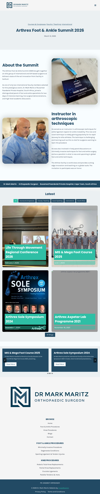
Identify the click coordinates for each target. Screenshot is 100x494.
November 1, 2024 (12, 327)
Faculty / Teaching (53, 24)
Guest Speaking (57, 201)
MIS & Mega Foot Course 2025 (73, 254)
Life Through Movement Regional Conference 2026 (24, 252)
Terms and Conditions (56, 492)
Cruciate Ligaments (50, 471)
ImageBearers (63, 488)
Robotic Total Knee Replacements (50, 464)
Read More (11, 364)
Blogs (50, 434)
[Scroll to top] (95, 491)
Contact (50, 437)
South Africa (81, 201)
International (67, 24)
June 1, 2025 (59, 263)
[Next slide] (95, 360)
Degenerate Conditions (50, 451)
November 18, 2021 (62, 327)
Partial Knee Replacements (50, 468)
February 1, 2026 (12, 263)
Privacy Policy (40, 492)
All (15, 201)
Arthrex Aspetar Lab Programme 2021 (70, 319)
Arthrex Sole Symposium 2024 (25, 319)
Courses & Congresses (37, 24)
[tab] (47, 373)
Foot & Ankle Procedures (50, 427)
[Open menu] (95, 5)
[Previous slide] (4, 360)
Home (50, 423)
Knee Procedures (50, 430)
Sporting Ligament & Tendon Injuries (50, 454)
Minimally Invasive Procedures (50, 447)
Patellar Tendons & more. (50, 475)
